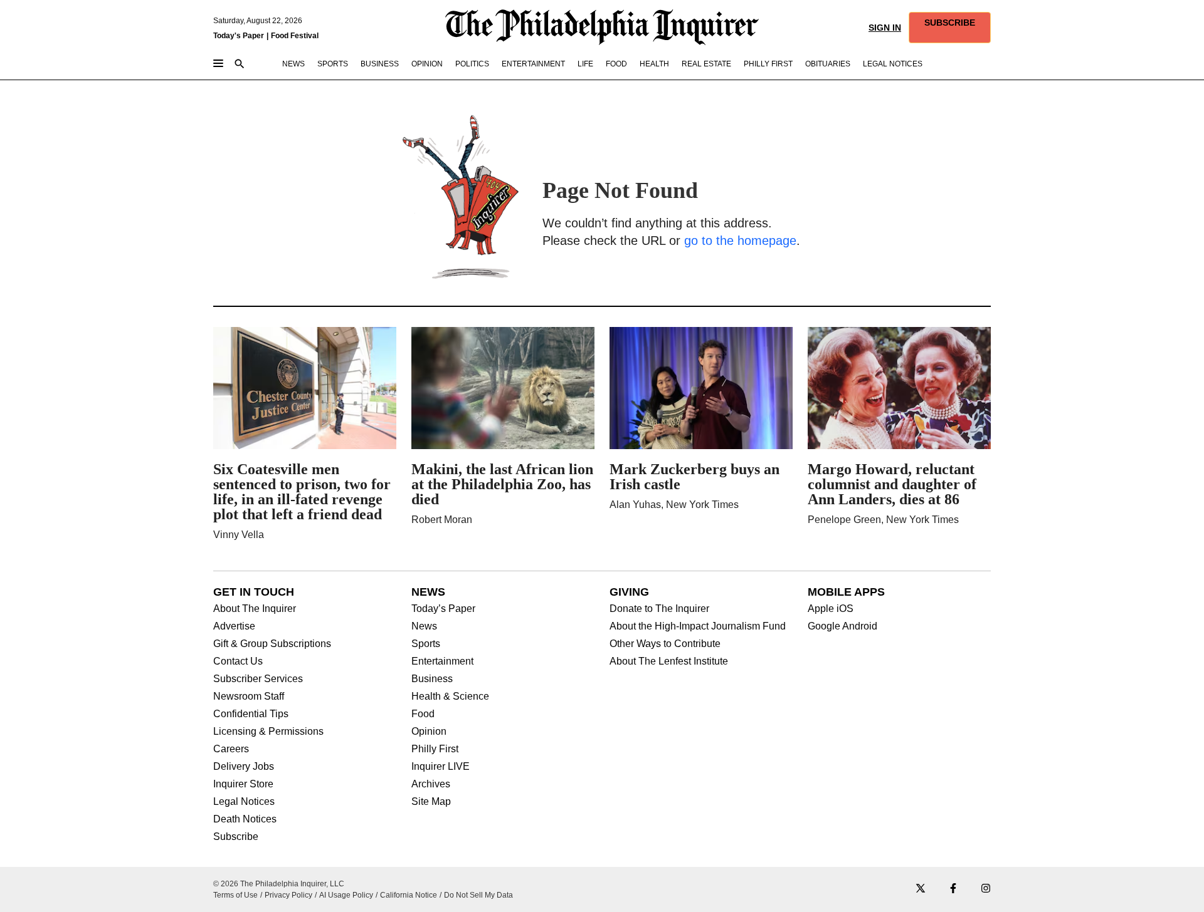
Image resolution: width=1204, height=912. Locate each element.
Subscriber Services (258, 679)
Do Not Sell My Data (478, 895)
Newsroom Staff (248, 697)
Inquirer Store (243, 784)
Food (423, 714)
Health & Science (450, 697)
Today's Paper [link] (238, 35)
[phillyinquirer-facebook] (953, 889)
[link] (950, 27)
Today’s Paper (443, 609)
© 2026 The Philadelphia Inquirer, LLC (278, 883)
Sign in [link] (885, 28)
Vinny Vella (238, 534)
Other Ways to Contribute (665, 644)
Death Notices (245, 819)
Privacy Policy (288, 895)
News (424, 626)
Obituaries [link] (827, 64)
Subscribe (235, 837)
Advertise (234, 626)
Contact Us (238, 661)
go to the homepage (740, 240)
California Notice (408, 895)
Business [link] (380, 64)
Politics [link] (472, 64)
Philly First (434, 749)
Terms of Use (235, 895)
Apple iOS (830, 609)
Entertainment (442, 661)
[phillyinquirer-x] (921, 889)
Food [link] (616, 64)
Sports (425, 644)
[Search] (239, 65)
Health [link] (654, 64)
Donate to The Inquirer (659, 609)
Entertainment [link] (533, 64)
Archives (430, 784)
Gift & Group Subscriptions (272, 644)
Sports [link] (332, 64)
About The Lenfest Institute (669, 661)
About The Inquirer (254, 609)
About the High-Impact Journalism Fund (698, 626)
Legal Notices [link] (892, 64)
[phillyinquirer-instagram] (986, 889)
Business (432, 679)
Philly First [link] (768, 64)
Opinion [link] (427, 64)
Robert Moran (441, 519)
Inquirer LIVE (440, 767)
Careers (231, 749)
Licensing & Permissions (268, 732)
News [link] (293, 64)
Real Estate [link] (706, 64)
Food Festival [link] (295, 35)
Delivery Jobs (243, 767)
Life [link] (585, 64)
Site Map (431, 802)
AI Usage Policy (346, 895)
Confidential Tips (250, 714)
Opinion (428, 732)
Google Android (842, 626)
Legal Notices (244, 802)
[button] (950, 27)
